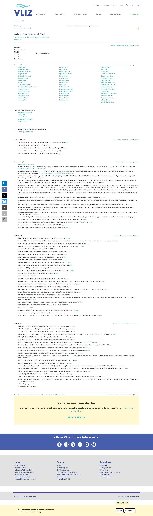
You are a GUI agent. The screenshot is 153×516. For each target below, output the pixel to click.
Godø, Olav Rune (23, 95)
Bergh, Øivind (22, 74)
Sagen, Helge (22, 121)
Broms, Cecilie (22, 82)
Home (16, 21)
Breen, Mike (22, 80)
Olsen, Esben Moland (108, 74)
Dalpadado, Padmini (24, 85)
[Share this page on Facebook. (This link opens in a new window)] (4, 189)
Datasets (86, 26)
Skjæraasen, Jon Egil (108, 85)
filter (33, 164)
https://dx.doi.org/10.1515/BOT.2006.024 (30, 168)
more (66, 142)
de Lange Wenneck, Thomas (27, 87)
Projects (92, 26)
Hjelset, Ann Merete (65, 74)
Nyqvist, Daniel (106, 67)
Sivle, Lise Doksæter (108, 82)
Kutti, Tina (62, 85)
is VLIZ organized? (20, 465)
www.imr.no (17, 39)
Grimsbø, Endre (23, 98)
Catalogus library (105, 468)
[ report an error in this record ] (22, 28)
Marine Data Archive (64, 479)
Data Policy (17, 26)
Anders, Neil (22, 67)
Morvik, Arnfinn (64, 93)
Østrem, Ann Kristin (107, 76)
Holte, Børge (63, 76)
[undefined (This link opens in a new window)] (4, 219)
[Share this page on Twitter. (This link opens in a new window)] (4, 195)
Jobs (121, 6)
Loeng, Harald (22, 117)
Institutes (75, 26)
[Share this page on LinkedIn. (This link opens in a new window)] (4, 183)
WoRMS (59, 465)
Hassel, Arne (63, 67)
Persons (81, 26)
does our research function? (24, 472)
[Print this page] (138, 28)
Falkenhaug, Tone (23, 91)
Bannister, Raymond (24, 71)
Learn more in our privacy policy (29, 512)
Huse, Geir (21, 115)
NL (133, 6)
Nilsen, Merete (64, 98)
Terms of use (134, 496)
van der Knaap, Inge (107, 102)
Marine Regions (62, 468)
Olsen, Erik (104, 71)
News (98, 14)
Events (106, 6)
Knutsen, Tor (63, 82)
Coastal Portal (105, 474)
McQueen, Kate (64, 87)
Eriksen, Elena (22, 89)
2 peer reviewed (22, 164)
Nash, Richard (64, 95)
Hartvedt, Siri (22, 100)
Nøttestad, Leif (64, 100)
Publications (69, 26)
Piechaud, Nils (105, 80)
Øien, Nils (104, 69)
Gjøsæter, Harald (23, 93)
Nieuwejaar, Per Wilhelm (25, 119)
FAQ (114, 6)
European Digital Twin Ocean (67, 472)
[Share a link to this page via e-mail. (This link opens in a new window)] (4, 207)
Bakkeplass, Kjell (23, 69)
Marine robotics (62, 477)
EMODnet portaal (63, 470)
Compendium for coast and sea (110, 472)
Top (114, 65)
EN (138, 6)
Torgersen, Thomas (107, 98)
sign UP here (75, 417)
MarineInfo (103, 465)
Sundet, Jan (105, 91)
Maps (96, 26)
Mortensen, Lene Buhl (66, 89)
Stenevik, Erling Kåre (108, 89)
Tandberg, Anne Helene (25, 132)
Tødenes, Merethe (107, 95)
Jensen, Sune (63, 78)
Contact (97, 6)
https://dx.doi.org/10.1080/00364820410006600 (56, 173)
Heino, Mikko (63, 69)
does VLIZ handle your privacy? (25, 479)
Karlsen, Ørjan (64, 80)
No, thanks (129, 510)
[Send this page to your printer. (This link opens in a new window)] (4, 213)
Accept (119, 510)
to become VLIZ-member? (23, 470)
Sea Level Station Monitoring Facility (69, 474)
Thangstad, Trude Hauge (109, 93)
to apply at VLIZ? (20, 468)
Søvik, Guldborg (106, 87)
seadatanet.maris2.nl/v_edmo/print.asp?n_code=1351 (31, 37)
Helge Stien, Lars (65, 71)
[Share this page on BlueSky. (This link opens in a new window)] (4, 201)
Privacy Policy (123, 496)
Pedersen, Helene (107, 78)
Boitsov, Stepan (23, 78)
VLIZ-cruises (104, 470)
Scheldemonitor (105, 477)
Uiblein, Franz (105, 100)
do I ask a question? (21, 474)
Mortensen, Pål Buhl (66, 91)
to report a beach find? (22, 477)
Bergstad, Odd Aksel (24, 76)
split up (30, 164)
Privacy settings (122, 503)
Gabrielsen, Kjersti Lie (25, 112)
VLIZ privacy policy (60, 394)
